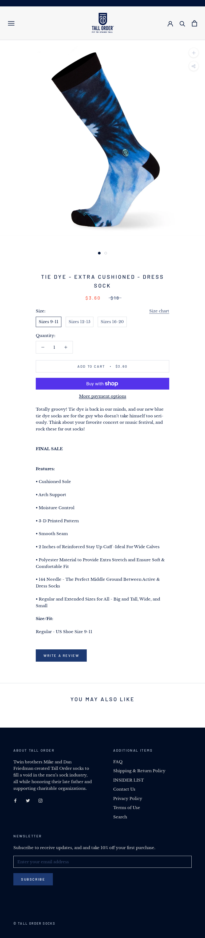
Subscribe (33, 879)
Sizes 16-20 (112, 321)
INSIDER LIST (128, 780)
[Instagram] (40, 800)
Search (120, 816)
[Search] (182, 23)
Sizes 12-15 (79, 321)
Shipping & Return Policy (139, 770)
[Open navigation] (11, 23)
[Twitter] (28, 800)
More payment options (102, 396)
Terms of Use (126, 807)
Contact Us (124, 789)
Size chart (159, 310)
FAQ (118, 761)
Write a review (61, 655)
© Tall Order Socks (34, 923)
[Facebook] (15, 800)
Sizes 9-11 (48, 321)
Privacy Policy (127, 798)
